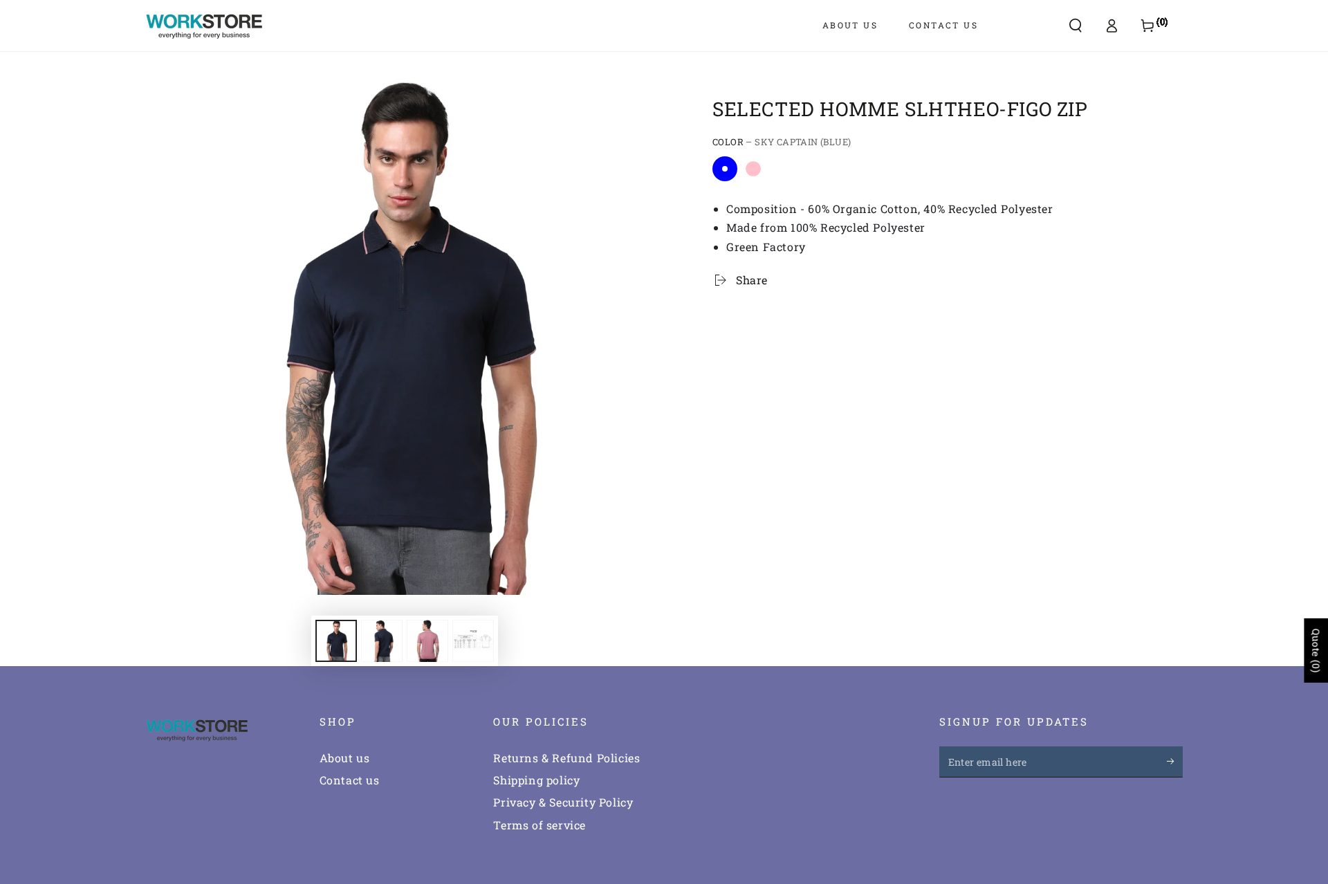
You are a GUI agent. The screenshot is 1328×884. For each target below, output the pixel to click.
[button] (1076, 25)
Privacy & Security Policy (563, 802)
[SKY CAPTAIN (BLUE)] (724, 168)
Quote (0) (1315, 650)
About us (345, 758)
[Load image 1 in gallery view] (336, 641)
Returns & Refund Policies (566, 758)
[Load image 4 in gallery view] (427, 641)
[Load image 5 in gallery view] (473, 641)
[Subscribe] (1175, 761)
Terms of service (539, 825)
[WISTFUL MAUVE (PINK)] (753, 168)
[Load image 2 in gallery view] (382, 641)
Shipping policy (536, 780)
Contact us (350, 780)
